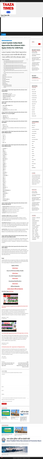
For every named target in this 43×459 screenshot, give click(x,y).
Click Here (4, 78)
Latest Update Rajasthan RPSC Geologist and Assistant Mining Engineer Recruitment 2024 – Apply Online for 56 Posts (22, 364)
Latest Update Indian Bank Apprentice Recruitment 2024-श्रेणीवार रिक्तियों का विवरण (15, 66)
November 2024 (34, 97)
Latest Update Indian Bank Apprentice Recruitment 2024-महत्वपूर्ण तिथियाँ (13, 60)
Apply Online (5, 74)
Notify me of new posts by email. (7, 401)
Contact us (16, 30)
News (33, 145)
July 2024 (33, 105)
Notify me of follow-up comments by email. (8, 399)
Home (1, 30)
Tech (32, 157)
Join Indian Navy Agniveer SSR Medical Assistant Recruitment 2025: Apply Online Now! (15, 453)
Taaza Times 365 (5, 15)
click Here (11, 291)
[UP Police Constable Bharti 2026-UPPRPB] (15, 413)
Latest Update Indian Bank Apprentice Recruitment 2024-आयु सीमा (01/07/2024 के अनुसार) (15, 63)
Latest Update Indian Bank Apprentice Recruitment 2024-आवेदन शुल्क (13, 61)
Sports (33, 151)
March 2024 (33, 113)
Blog (4, 30)
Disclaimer (21, 30)
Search (33, 41)
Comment (3, 374)
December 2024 (34, 95)
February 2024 (34, 115)
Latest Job (3, 40)
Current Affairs (34, 131)
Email (3, 390)
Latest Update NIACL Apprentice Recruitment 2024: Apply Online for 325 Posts (15, 333)
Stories (33, 153)
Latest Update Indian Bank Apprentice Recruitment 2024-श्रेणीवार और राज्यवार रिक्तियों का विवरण (15, 71)
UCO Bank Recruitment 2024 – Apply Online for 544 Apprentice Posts (13, 346)
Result (33, 149)
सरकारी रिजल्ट (10, 40)
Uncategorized (37, 236)
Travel (33, 161)
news (5, 40)
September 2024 (34, 101)
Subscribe (4, 34)
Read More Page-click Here (8, 86)
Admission (33, 123)
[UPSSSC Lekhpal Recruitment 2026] (6, 413)
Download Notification (6, 81)
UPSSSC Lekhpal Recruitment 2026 (7, 434)
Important (33, 135)
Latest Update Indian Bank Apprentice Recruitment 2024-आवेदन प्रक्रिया (14, 72)
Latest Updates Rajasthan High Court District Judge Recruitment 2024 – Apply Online (8, 363)
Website (3, 394)
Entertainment (34, 133)
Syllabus (33, 155)
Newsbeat (33, 147)
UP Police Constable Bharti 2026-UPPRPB (21, 434)
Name (3, 386)
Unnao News (7, 40)
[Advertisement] (21, 23)
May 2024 (33, 109)
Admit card (33, 125)
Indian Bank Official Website (15, 289)
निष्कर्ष (5, 73)
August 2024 (34, 103)
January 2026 (34, 87)
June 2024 (33, 107)
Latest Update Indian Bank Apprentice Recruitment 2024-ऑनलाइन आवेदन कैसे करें (15, 68)
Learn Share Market (35, 139)
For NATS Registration (6, 79)
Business (33, 127)
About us (11, 30)
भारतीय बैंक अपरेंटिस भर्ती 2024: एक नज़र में (9, 69)
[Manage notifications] (2, 457)
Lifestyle (33, 141)
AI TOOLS (8, 30)
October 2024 (34, 99)
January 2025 (34, 93)
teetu (2, 435)
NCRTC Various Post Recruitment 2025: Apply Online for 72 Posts (35, 68)
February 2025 (34, 91)
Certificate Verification (35, 129)
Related (5, 87)
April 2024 (33, 111)
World (33, 165)
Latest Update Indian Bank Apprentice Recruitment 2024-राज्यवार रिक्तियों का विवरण (15, 67)
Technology (34, 159)
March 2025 (33, 89)
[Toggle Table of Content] (27, 59)
